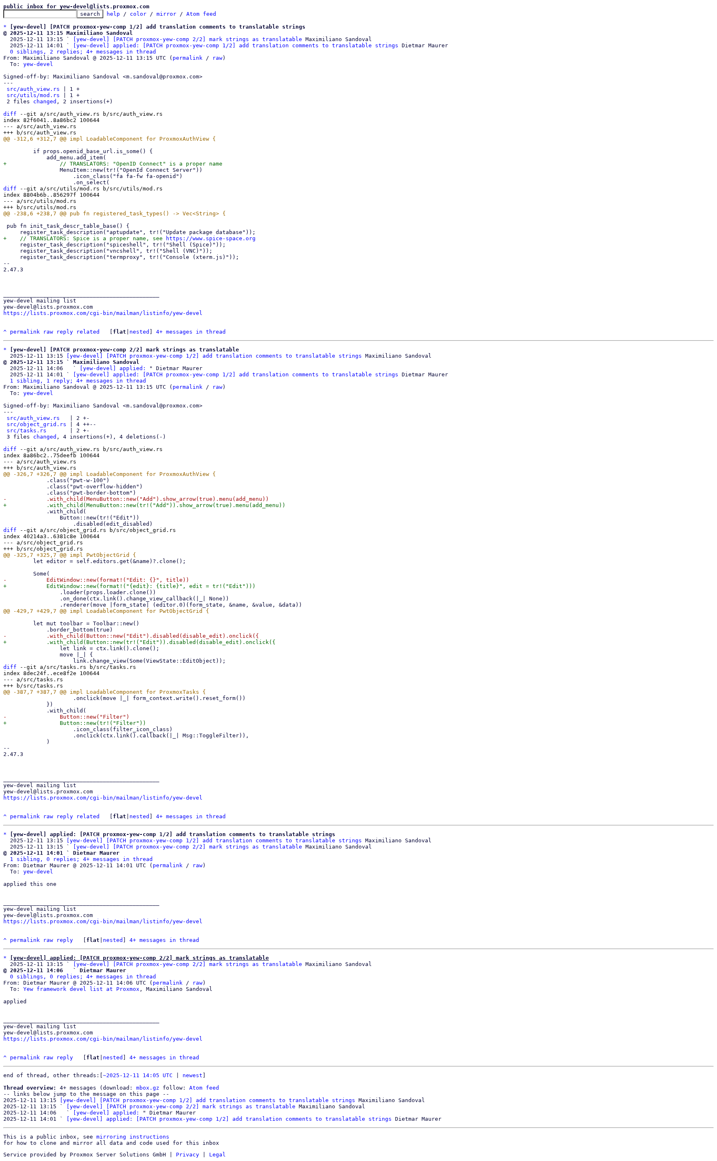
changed (44, 101)
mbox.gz (147, 1088)
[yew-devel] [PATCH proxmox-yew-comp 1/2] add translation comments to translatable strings (214, 356)
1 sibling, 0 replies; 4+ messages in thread (81, 859)
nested (139, 332)
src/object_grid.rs (36, 424)
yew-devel (38, 64)
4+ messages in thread (191, 332)
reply (64, 332)
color (138, 14)
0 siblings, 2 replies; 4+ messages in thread (83, 52)
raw (217, 58)
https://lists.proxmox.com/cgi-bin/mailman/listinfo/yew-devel (102, 313)
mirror (166, 14)
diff (10, 114)
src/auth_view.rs (33, 89)
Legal (217, 1154)
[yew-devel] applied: (113, 368)
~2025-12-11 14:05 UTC (138, 1075)
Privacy (187, 1154)
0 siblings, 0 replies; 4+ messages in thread (83, 976)
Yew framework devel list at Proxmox (81, 989)
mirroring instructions (132, 1137)
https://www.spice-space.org (211, 238)
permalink (187, 58)
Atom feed (201, 14)
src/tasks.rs (26, 430)
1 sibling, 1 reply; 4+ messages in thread (78, 381)
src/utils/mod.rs (33, 95)
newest (192, 1075)
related (88, 332)
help (113, 14)
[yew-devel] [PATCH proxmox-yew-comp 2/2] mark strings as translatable (187, 39)
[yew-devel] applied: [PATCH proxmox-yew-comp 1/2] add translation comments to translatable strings (235, 45)
